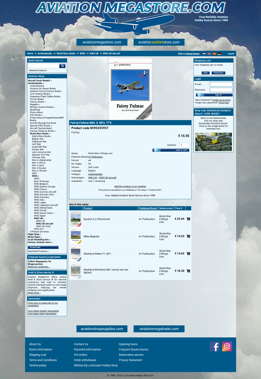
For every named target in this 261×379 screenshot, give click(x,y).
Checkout (218, 73)
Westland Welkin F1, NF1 (97, 253)
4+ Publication (95, 157)
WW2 (34, 176)
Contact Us (81, 344)
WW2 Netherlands (43, 208)
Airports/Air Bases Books (43, 88)
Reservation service (131, 354)
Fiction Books (37, 99)
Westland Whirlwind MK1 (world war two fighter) (106, 271)
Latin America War (41, 152)
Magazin (34, 104)
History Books (37, 102)
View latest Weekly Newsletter (43, 311)
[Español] (214, 53)
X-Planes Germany (39, 231)
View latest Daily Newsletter (42, 313)
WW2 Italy (39, 200)
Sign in (218, 95)
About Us (35, 344)
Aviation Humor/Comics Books (45, 91)
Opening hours (128, 344)
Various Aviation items (39, 242)
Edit (206, 73)
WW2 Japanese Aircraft (46, 205)
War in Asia (38, 165)
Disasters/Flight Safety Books (45, 96)
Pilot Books (36, 115)
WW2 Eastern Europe (44, 186)
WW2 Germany (41, 197)
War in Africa (38, 162)
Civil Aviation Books (40, 94)
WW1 (34, 173)
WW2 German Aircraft (45, 192)
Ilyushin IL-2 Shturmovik (97, 219)
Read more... (34, 293)
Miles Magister (92, 236)
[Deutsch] (219, 53)
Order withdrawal (85, 360)
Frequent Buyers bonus (133, 349)
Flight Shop (33, 234)
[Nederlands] (204, 53)
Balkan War (38, 139)
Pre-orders (80, 354)
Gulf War (36, 144)
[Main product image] (130, 118)
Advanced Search (37, 70)
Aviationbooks (35, 83)
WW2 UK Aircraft (44, 223)
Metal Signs (34, 237)
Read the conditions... (39, 266)
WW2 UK (38, 218)
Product (88, 208)
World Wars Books (39, 133)
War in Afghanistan (41, 160)
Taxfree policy (37, 365)
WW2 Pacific (40, 210)
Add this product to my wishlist (130, 186)
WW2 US (38, 229)
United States (193, 53)
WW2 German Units (44, 194)
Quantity (171, 145)
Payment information (87, 349)
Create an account (221, 100)
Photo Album (36, 112)
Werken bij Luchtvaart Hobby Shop (96, 365)
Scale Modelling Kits (38, 239)
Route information (40, 349)
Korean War (38, 149)
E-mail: (198, 84)
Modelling (35, 109)
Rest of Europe (41, 181)
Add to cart (181, 150)
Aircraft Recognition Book (43, 123)
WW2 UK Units (43, 226)
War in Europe (39, 168)
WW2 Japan (40, 202)
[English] (209, 53)
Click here (224, 102)
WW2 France (40, 189)
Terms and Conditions (43, 360)
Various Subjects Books (42, 131)
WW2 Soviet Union (43, 213)
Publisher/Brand (148, 208)
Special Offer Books (40, 125)
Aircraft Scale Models (39, 80)
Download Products (38, 251)
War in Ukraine (39, 170)
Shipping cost (37, 354)
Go (62, 66)
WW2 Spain (40, 215)
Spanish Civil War (41, 155)
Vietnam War (38, 157)
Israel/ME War (39, 147)
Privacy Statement (130, 360)
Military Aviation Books (41, 107)
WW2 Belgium (41, 184)
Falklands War (39, 141)
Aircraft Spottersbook (41, 128)
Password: (200, 89)
